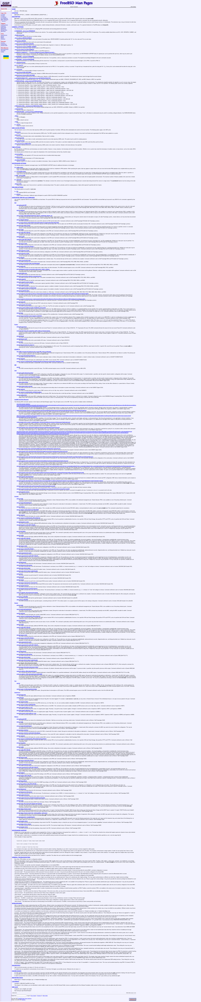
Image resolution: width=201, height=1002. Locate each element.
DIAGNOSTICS (16, 965)
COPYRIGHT (15, 981)
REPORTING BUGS (17, 977)
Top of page (33, 995)
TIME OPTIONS (16, 147)
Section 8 (39, 995)
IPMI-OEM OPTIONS (17, 187)
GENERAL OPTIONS (17, 27)
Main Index (45, 995)
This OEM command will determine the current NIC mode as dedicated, (34, 351)
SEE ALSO (15, 987)
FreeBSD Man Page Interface (24, 998)
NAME (14, 9)
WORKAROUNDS (17, 903)
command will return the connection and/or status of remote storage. (33, 330)
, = (24, 31)
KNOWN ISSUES (16, 971)
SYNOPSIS (15, 13)
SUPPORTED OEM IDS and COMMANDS (23, 197)
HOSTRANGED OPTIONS (19, 163)
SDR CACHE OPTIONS (18, 128)
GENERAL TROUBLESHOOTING (21, 857)
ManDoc (23, 999)
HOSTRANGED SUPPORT (19, 830)
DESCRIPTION (16, 16)
